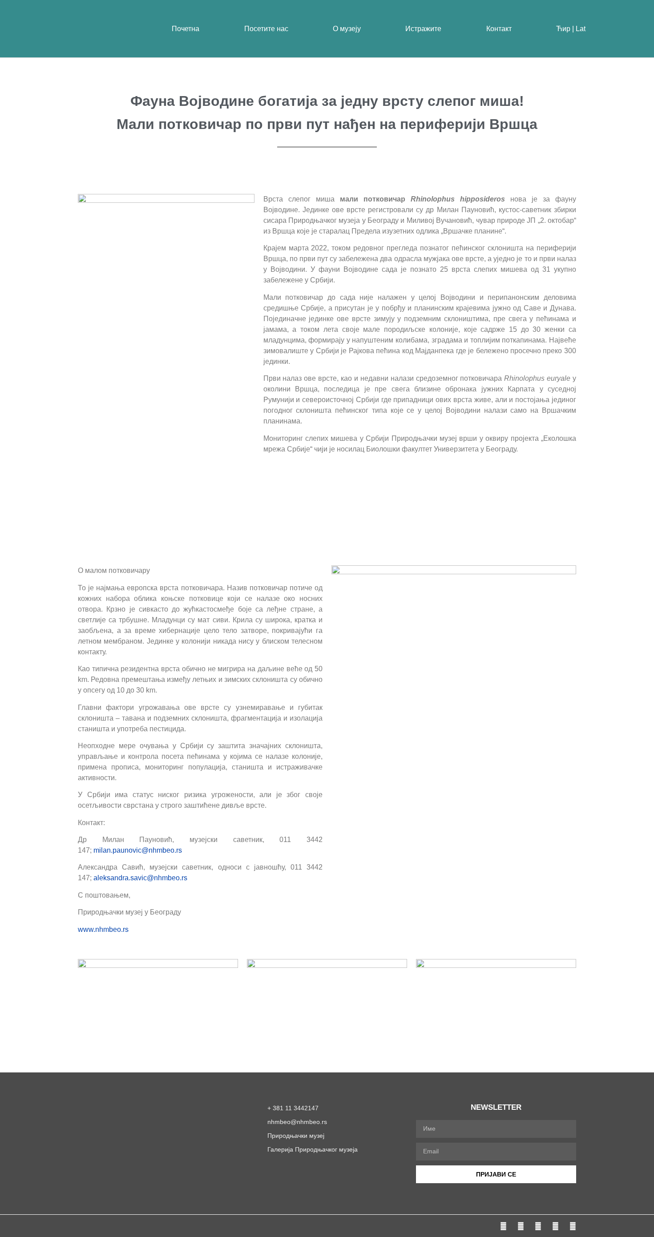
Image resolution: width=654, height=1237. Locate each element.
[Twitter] (538, 1226)
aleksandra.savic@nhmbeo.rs (140, 878)
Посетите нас (266, 28)
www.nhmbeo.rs (103, 929)
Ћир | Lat (570, 28)
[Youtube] (555, 1226)
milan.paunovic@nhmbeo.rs (137, 850)
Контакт (499, 28)
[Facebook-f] (503, 1226)
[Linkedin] (572, 1226)
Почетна (185, 28)
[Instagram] (520, 1226)
